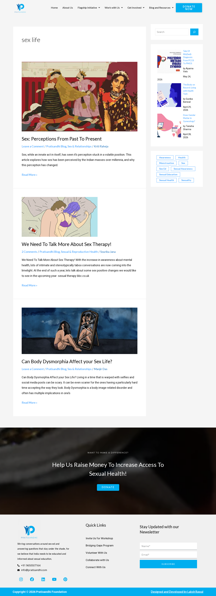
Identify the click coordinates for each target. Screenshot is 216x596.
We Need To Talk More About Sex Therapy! (66, 244)
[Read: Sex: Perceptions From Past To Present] (79, 96)
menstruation (166, 163)
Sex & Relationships (80, 146)
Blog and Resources (159, 7)
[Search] (194, 32)
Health (181, 157)
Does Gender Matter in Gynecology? (189, 118)
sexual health (166, 180)
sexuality (186, 180)
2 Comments (29, 251)
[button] (88, 7)
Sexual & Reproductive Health (79, 251)
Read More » (29, 174)
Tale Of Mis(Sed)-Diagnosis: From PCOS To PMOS (188, 57)
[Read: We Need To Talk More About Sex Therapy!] (60, 216)
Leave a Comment (33, 146)
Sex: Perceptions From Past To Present (62, 139)
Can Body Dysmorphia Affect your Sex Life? (67, 361)
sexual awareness (183, 168)
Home (54, 7)
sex (183, 163)
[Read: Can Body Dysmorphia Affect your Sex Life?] (79, 330)
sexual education (168, 174)
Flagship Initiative (87, 7)
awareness (165, 157)
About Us (67, 7)
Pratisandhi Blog (56, 146)
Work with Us (112, 7)
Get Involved (134, 7)
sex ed (162, 168)
